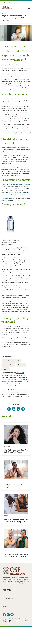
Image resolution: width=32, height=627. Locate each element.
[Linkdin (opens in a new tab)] (12, 614)
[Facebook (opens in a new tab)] (4, 614)
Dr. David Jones (13, 192)
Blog (2, 13)
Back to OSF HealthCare (11, 3)
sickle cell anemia (10, 309)
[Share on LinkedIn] (13, 409)
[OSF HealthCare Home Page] (7, 7)
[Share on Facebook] (9, 409)
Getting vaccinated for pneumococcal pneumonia (15, 184)
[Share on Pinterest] (18, 409)
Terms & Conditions (15, 621)
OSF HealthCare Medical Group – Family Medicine (15, 193)
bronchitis (4, 103)
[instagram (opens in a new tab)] (8, 614)
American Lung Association (18, 131)
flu (10, 124)
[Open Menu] (29, 7)
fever (2, 115)
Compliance (6, 621)
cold (17, 124)
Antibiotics (4, 171)
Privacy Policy (24, 621)
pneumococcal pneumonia (20, 82)
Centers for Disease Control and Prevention (13, 86)
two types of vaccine (20, 248)
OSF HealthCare (6, 198)
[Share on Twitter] (23, 409)
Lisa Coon (20, 372)
